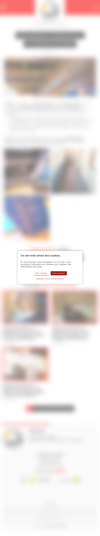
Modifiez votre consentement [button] (50, 279)
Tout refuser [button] (41, 273)
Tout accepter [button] (58, 273)
